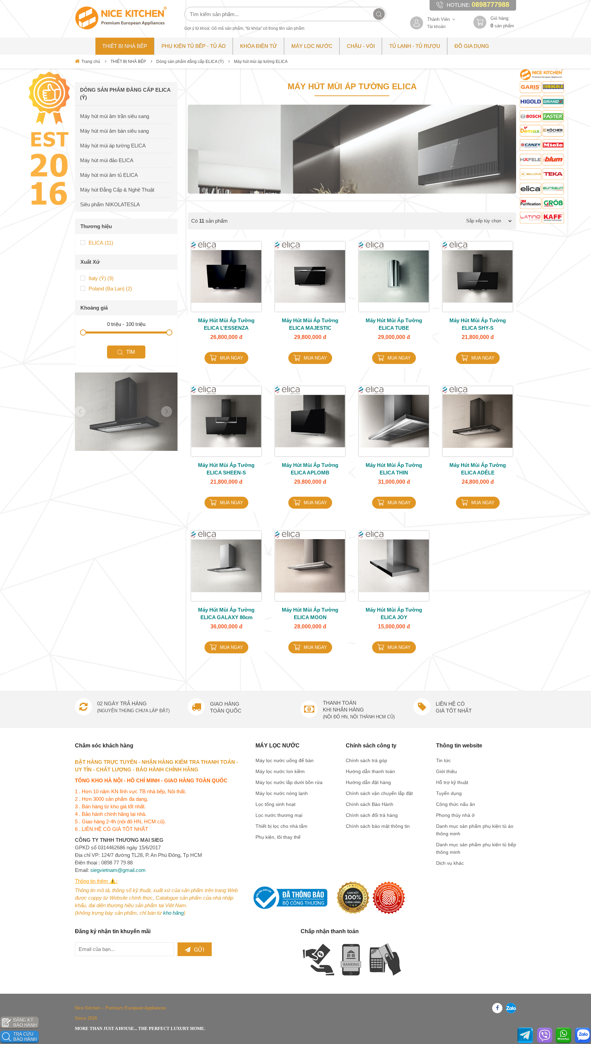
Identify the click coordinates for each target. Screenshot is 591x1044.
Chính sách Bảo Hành (369, 804)
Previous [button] (80, 411)
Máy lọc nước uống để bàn (284, 760)
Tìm (130, 352)
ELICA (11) (101, 243)
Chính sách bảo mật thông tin (378, 826)
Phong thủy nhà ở (455, 815)
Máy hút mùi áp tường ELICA (261, 61)
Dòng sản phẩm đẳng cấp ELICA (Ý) (190, 61)
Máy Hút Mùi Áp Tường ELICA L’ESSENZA (226, 324)
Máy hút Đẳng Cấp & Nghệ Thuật (117, 190)
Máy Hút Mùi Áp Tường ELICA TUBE (394, 324)
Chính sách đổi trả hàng (372, 815)
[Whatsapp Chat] (563, 1035)
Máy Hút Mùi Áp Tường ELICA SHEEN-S (226, 468)
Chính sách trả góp (366, 760)
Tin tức (443, 760)
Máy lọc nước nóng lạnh (281, 793)
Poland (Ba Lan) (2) (110, 288)
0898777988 (490, 4)
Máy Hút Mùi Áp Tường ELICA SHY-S (477, 324)
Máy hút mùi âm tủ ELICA (109, 175)
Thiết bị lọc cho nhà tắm (281, 826)
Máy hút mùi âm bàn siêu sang (114, 131)
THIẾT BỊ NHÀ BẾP (128, 61)
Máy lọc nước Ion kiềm (280, 771)
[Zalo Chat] (582, 1035)
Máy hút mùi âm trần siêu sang (114, 116)
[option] (126, 412)
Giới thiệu (446, 771)
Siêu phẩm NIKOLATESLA (110, 204)
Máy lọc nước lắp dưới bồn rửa (289, 782)
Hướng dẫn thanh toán (370, 771)
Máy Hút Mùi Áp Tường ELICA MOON (310, 613)
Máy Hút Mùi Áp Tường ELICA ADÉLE (477, 468)
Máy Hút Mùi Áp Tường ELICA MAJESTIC (310, 324)
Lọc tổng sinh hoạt (275, 804)
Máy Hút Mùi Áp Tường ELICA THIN (394, 468)
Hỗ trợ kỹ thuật (452, 782)
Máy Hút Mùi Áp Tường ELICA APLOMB (310, 468)
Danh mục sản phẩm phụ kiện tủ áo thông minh (474, 829)
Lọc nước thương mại (278, 815)
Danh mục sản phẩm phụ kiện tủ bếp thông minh (476, 848)
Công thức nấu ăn (455, 804)
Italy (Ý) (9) (101, 278)
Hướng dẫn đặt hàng (368, 782)
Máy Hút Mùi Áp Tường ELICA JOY (394, 613)
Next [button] (166, 411)
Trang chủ (90, 61)
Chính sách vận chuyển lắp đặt (379, 793)
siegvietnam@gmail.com (118, 870)
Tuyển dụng (449, 793)
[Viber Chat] (544, 1035)
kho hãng (173, 913)
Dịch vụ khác (450, 863)
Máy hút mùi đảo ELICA (106, 160)
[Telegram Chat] (525, 1035)
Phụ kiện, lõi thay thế (278, 837)
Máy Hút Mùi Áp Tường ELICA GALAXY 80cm (226, 613)
